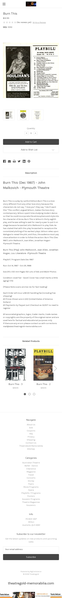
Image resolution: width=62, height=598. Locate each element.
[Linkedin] (24, 161)
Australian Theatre (31, 462)
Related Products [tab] (31, 341)
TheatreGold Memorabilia (31, 446)
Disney (31, 481)
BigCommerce (35, 572)
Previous (4, 368)
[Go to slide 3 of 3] (34, 394)
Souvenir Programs (31, 499)
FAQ (31, 434)
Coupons (31, 430)
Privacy (31, 437)
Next (55, 368)
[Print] (14, 161)
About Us (31, 424)
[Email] (9, 161)
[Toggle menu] (4, 4)
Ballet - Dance (31, 465)
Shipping (31, 440)
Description (31, 173)
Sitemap (31, 449)
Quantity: (31, 128)
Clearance (31, 469)
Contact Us (31, 443)
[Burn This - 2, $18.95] (43, 365)
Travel (31, 475)
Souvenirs (31, 505)
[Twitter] (19, 161)
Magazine (31, 472)
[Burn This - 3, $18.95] (15, 365)
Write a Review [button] (39, 22)
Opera (31, 490)
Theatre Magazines (31, 502)
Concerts (31, 478)
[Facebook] (4, 161)
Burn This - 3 (15, 384)
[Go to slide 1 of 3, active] (25, 394)
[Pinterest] (29, 161)
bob (31, 427)
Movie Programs (31, 487)
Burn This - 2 (43, 384)
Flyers (31, 484)
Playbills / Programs (31, 493)
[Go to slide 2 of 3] (29, 394)
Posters (31, 496)
